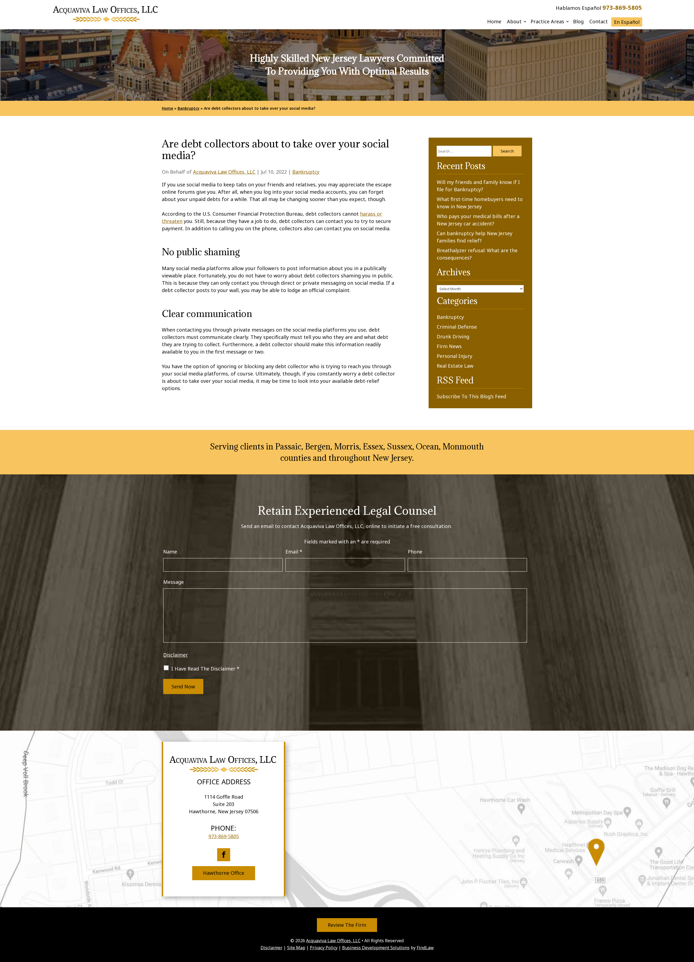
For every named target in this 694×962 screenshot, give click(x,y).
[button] (688, 922)
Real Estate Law (455, 365)
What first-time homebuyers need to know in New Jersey (480, 203)
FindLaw (425, 948)
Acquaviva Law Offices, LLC (224, 172)
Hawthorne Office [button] (223, 873)
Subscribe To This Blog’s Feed (471, 396)
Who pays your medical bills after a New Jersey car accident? (478, 220)
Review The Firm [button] (347, 925)
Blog (578, 22)
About (514, 22)
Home (494, 22)
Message (173, 582)
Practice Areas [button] (547, 22)
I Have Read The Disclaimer (205, 668)
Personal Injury (454, 356)
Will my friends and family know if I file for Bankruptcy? (478, 186)
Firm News (449, 346)
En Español (627, 22)
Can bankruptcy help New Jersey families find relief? (474, 237)
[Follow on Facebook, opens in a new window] (223, 854)
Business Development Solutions (376, 948)
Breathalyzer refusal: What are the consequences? (477, 254)
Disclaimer (175, 655)
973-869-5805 (622, 7)
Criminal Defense (457, 326)
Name (170, 551)
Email (293, 551)
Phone (415, 551)
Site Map (296, 948)
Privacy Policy (324, 948)
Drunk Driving (453, 336)
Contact (598, 22)
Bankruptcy (305, 172)
